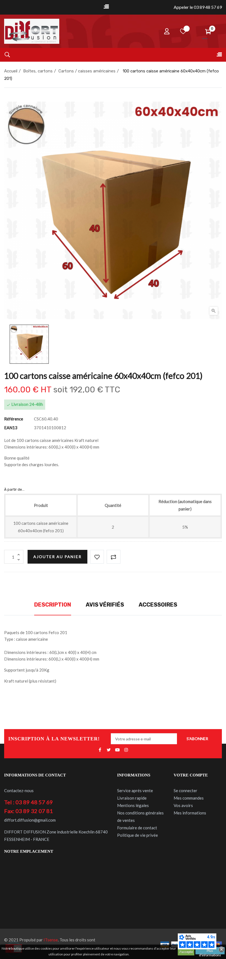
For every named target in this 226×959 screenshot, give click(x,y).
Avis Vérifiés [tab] (105, 604)
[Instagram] (126, 750)
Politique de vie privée (137, 835)
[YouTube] (117, 750)
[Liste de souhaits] (183, 31)
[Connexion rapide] (167, 31)
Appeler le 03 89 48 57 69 (198, 7)
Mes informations (190, 812)
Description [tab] (52, 604)
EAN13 (10, 427)
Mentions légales (133, 805)
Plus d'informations (210, 951)
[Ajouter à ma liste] (97, 557)
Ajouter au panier (57, 556)
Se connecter (185, 790)
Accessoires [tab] (158, 604)
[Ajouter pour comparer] (113, 557)
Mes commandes (189, 797)
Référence (13, 418)
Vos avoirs (183, 805)
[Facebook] (100, 750)
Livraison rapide (132, 797)
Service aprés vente (135, 790)
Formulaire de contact (137, 827)
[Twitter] (108, 750)
